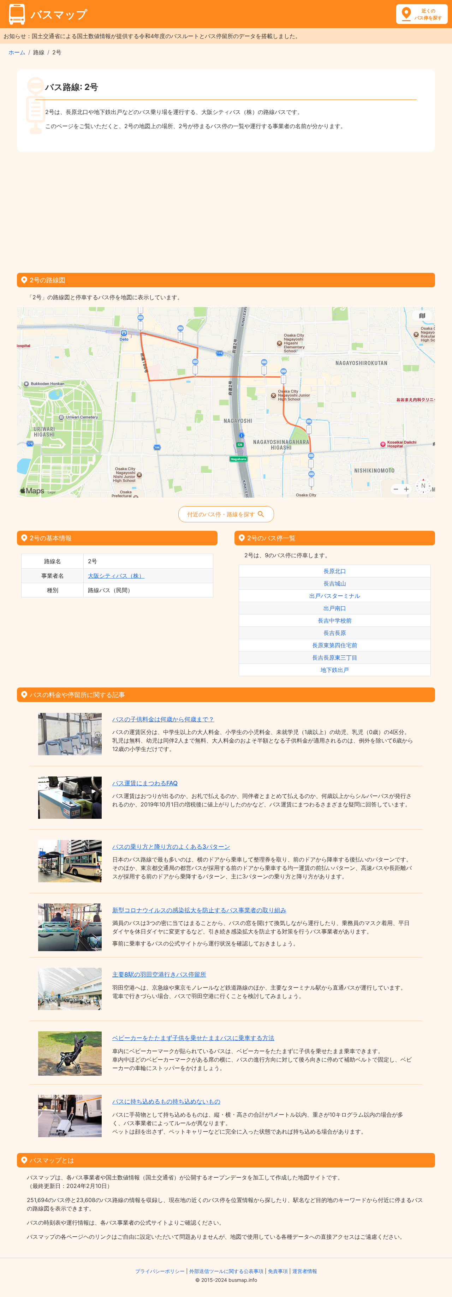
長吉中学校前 (335, 620)
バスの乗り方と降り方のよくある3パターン (171, 846)
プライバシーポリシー (160, 1271)
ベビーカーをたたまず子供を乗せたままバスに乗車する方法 (193, 1037)
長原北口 (334, 571)
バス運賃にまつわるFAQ (145, 783)
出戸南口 (334, 608)
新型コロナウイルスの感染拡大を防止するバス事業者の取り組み (199, 910)
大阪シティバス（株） (116, 575)
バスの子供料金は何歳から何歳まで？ (163, 719)
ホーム (16, 52)
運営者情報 (304, 1271)
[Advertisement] (226, 210)
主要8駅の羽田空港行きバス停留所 (159, 974)
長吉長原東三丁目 (334, 657)
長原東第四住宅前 (334, 645)
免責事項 (278, 1271)
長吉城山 (334, 583)
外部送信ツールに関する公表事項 (226, 1271)
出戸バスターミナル (334, 595)
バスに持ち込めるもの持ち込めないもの (166, 1101)
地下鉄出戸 (335, 669)
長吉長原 (334, 632)
